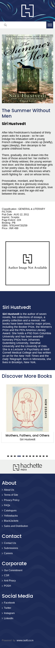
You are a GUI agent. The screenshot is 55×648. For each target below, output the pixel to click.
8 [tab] (33, 456)
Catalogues (10, 510)
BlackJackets (11, 520)
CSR (6, 575)
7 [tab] (30, 456)
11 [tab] (43, 456)
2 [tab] (11, 456)
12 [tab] (47, 456)
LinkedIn (8, 618)
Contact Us (10, 543)
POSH (7, 586)
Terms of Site (11, 495)
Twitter (7, 608)
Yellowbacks (11, 515)
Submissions (11, 548)
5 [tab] (22, 456)
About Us (9, 489)
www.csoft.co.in (25, 640)
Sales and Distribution (16, 526)
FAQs (7, 505)
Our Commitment (13, 570)
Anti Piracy (10, 580)
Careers (8, 553)
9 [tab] (37, 456)
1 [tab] (8, 456)
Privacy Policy (11, 500)
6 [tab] (27, 456)
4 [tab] (18, 456)
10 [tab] (40, 456)
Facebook (9, 602)
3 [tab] (15, 456)
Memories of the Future (35, 435)
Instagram (9, 613)
